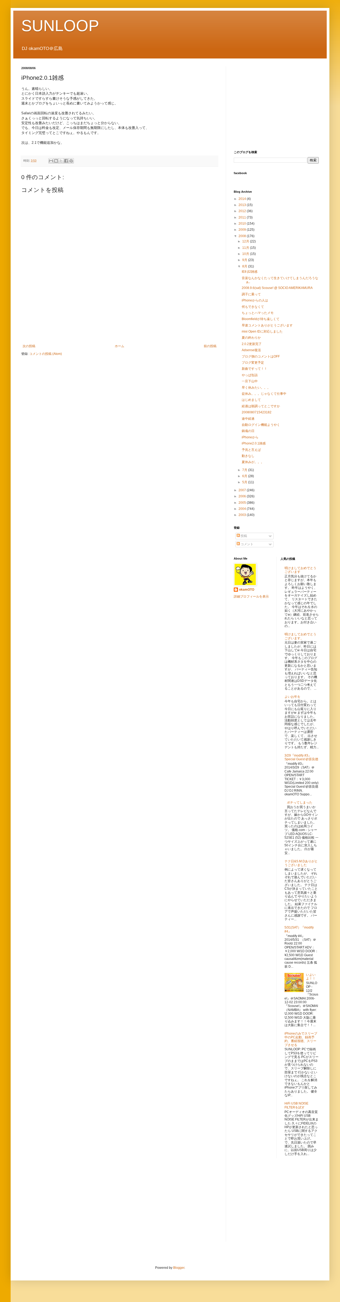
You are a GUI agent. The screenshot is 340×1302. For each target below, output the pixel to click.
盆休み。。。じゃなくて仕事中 (264, 394)
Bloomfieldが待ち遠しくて (260, 319)
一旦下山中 (250, 381)
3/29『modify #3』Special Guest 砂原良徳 (301, 757)
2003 (243, 515)
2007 (243, 490)
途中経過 (248, 419)
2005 (243, 503)
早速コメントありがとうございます (267, 325)
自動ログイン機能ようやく (261, 425)
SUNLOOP (60, 26)
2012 (243, 211)
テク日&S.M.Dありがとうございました (301, 863)
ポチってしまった (299, 802)
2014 (243, 199)
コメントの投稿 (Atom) (45, 354)
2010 (243, 223)
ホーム (119, 346)
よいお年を (292, 697)
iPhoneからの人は (255, 300)
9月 (245, 260)
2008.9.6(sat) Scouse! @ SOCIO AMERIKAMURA (277, 288)
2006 (243, 496)
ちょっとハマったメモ (258, 313)
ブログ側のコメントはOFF (261, 356)
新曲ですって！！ (254, 369)
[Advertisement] (119, 326)
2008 (243, 236)
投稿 (243, 536)
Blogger (178, 1268)
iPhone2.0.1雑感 (254, 443)
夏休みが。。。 (253, 462)
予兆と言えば (251, 450)
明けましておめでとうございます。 (300, 636)
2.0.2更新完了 (252, 344)
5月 (245, 482)
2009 (243, 230)
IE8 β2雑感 (249, 272)
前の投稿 (210, 346)
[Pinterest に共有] (71, 160)
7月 (245, 470)
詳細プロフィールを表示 (251, 596)
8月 (245, 266)
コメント (246, 544)
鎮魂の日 (248, 431)
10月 (246, 254)
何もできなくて (253, 307)
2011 (243, 217)
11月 (246, 248)
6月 (245, 476)
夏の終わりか (251, 337)
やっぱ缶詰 (250, 375)
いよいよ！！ (311, 976)
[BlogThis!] (56, 160)
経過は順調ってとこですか (261, 406)
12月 (246, 241)
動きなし (248, 456)
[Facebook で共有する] (66, 160)
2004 (243, 509)
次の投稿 (29, 346)
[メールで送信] (51, 160)
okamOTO (246, 589)
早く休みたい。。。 (256, 387)
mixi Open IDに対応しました (262, 331)
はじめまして (251, 400)
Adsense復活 (251, 350)
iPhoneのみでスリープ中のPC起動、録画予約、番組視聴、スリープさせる (300, 1039)
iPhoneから (250, 437)
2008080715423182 (256, 412)
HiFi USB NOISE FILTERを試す (296, 1105)
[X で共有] (61, 160)
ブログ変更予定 (253, 362)
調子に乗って (251, 294)
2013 (243, 205)
